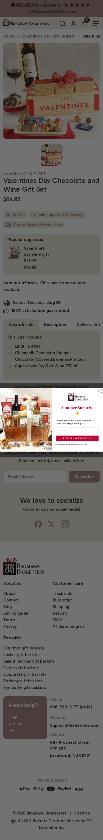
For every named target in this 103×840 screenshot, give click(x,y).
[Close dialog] (100, 391)
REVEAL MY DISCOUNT (77, 438)
